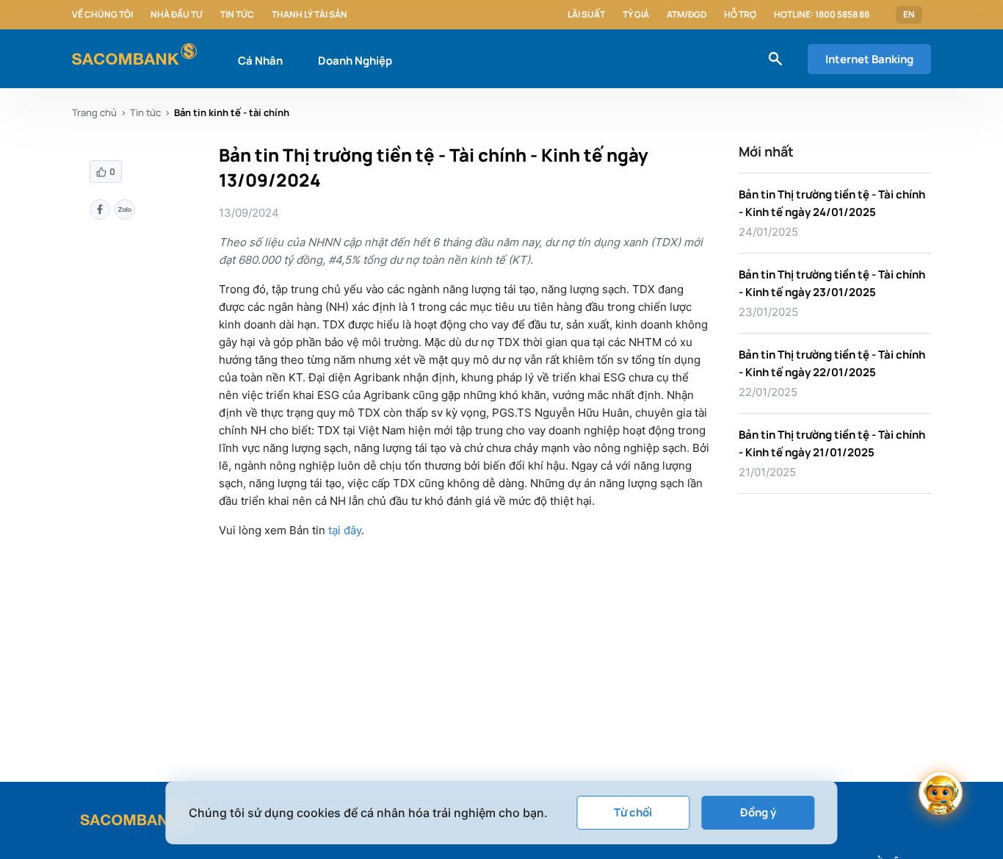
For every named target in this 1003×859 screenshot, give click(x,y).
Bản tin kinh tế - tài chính (231, 112)
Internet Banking (869, 59)
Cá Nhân (260, 60)
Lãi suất (586, 15)
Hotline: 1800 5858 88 (821, 15)
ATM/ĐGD (686, 15)
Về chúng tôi (102, 15)
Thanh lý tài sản (309, 15)
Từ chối (633, 812)
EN (909, 15)
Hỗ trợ (740, 15)
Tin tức (237, 15)
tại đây (344, 530)
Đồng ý (758, 812)
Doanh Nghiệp (355, 60)
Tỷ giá (636, 15)
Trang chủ (94, 112)
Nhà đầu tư (177, 15)
